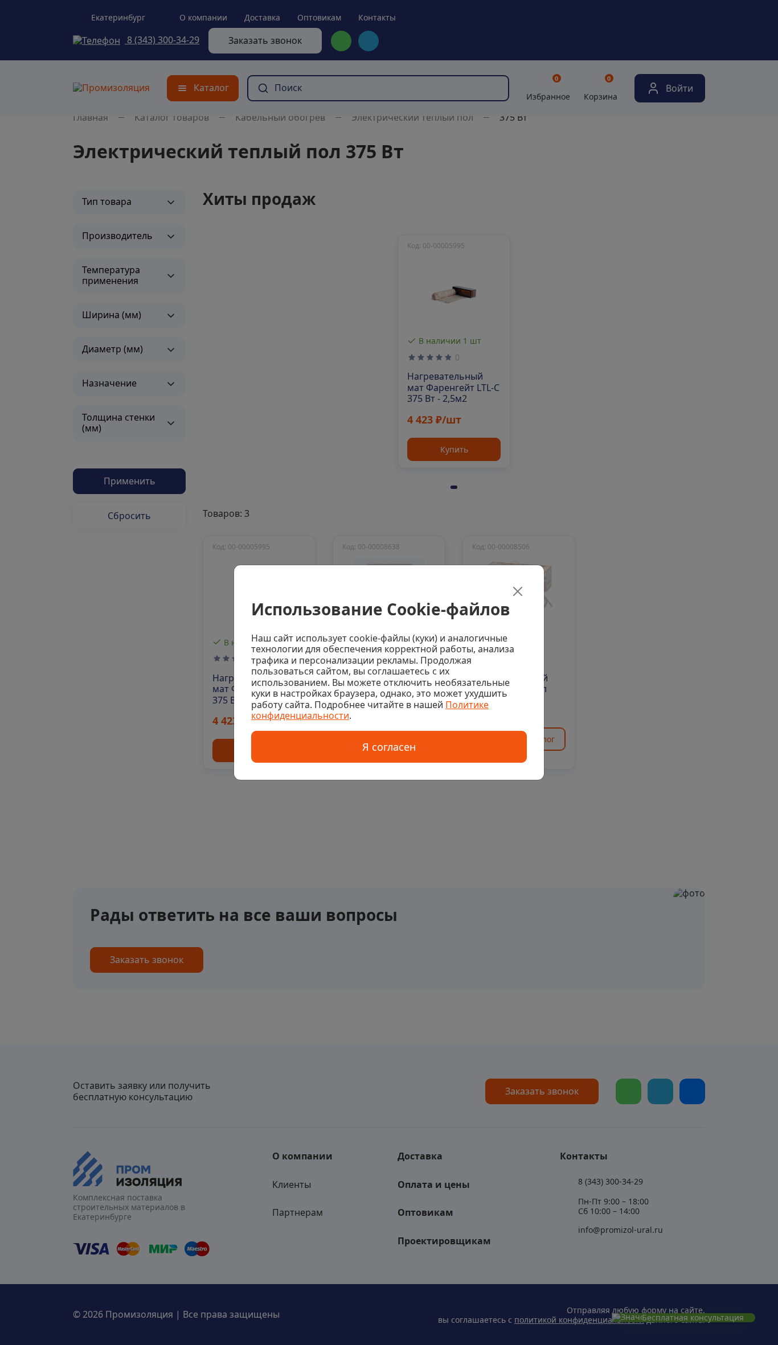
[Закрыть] (518, 591)
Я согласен (389, 747)
